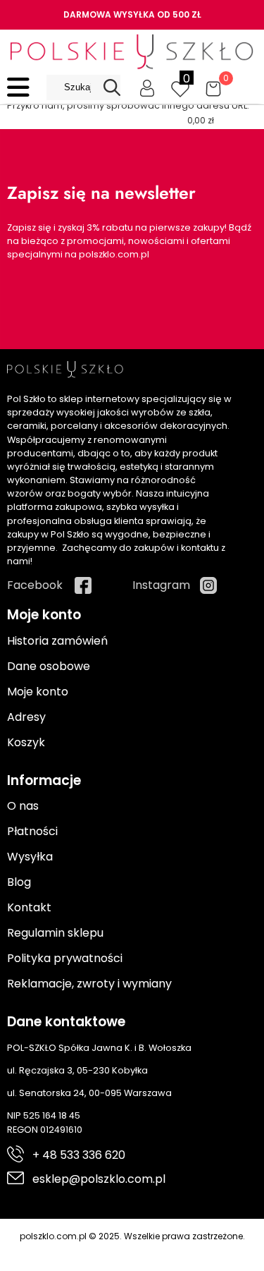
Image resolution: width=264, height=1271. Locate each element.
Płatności (32, 831)
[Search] (111, 87)
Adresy (26, 717)
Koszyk (26, 742)
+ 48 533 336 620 (78, 1155)
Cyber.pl (157, 1251)
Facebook (35, 585)
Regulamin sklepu (55, 933)
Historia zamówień (57, 641)
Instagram (161, 585)
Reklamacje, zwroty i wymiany (89, 983)
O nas (23, 806)
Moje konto (37, 691)
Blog (19, 882)
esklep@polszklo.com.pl (98, 1179)
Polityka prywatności (64, 958)
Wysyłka (30, 857)
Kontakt (29, 907)
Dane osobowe (48, 666)
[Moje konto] (147, 87)
